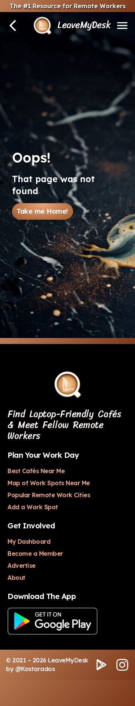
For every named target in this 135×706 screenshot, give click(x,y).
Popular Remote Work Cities (49, 495)
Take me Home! (42, 211)
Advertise (22, 565)
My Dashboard (29, 541)
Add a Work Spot (33, 507)
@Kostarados (35, 669)
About (17, 577)
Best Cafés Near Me (36, 471)
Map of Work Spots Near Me (49, 483)
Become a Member (35, 553)
